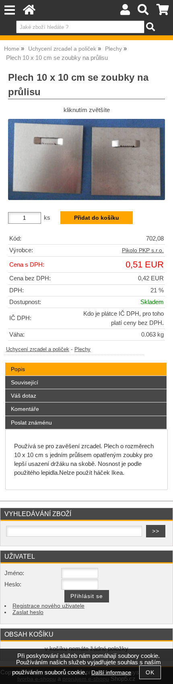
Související (24, 382)
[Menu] (9, 10)
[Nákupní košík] (162, 12)
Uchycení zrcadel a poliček (37, 349)
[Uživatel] (125, 12)
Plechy (82, 349)
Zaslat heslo (27, 612)
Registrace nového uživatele (48, 606)
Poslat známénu (31, 422)
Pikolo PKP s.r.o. (143, 250)
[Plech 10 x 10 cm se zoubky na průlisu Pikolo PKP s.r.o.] (86, 159)
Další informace (111, 673)
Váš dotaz (23, 395)
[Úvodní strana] (29, 12)
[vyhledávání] (143, 12)
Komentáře (25, 409)
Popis (18, 369)
